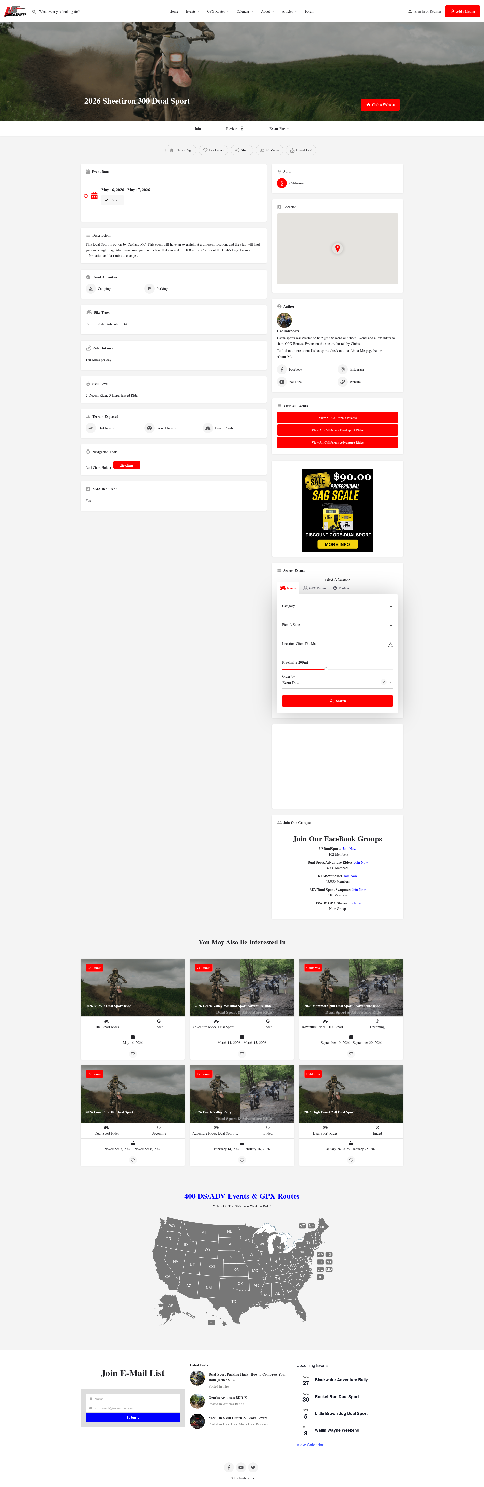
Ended (115, 200)
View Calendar (310, 1445)
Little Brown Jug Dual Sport (341, 1413)
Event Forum (279, 128)
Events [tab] (292, 588)
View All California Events (338, 417)
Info (198, 128)
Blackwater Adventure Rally (341, 1380)
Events (190, 11)
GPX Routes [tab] (317, 588)
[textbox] (337, 607)
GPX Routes (216, 11)
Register (435, 11)
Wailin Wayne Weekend (337, 1430)
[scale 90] (337, 510)
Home (174, 11)
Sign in (419, 11)
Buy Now (126, 464)
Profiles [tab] (344, 588)
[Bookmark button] (133, 1054)
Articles (287, 11)
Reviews (234, 128)
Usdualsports (288, 331)
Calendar (243, 11)
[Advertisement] (337, 768)
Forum (309, 11)
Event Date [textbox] (290, 682)
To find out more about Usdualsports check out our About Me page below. (330, 350)
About (265, 11)
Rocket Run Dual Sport (337, 1396)
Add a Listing (465, 11)
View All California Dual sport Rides (338, 430)
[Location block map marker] (337, 248)
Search (340, 700)
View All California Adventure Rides (338, 442)
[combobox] (337, 607)
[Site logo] (16, 10)
